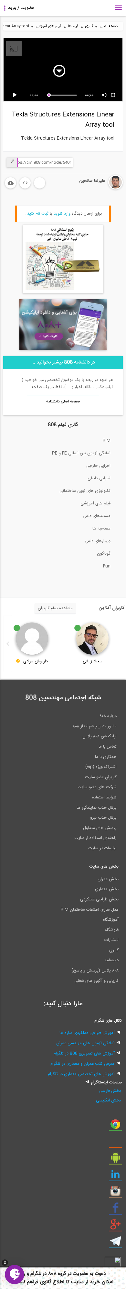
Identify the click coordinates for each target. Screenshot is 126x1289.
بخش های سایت (104, 866)
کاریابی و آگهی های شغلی (96, 980)
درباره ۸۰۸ (108, 716)
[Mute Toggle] (104, 95)
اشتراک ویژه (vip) (101, 766)
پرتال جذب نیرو (103, 817)
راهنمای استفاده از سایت (95, 838)
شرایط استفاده (104, 797)
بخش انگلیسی (108, 1100)
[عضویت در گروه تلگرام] (115, 1243)
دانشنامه (112, 960)
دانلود (10, 183)
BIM (106, 440)
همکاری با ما (106, 756)
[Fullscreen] (113, 95)
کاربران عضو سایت (101, 777)
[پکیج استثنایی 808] (63, 292)
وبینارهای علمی (97, 541)
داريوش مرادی (35, 661)
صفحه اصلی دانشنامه (63, 401)
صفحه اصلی (109, 26)
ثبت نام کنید (37, 213)
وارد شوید (62, 213)
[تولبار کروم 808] (115, 1126)
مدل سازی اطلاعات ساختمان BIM (90, 909)
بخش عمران (108, 879)
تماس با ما (108, 746)
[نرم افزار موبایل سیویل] (115, 1160)
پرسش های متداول (100, 828)
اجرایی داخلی (99, 478)
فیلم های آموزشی (48, 26)
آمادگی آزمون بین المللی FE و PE (81, 453)
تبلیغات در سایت (102, 848)
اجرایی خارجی (98, 465)
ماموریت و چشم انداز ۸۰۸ (95, 726)
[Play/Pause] (15, 95)
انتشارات (111, 940)
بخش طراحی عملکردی (99, 899)
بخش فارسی (110, 1090)
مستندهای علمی (96, 516)
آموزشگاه (111, 919)
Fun (106, 566)
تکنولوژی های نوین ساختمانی (84, 490)
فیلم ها (73, 26)
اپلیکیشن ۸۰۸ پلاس (99, 736)
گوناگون (103, 553)
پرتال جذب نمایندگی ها (97, 807)
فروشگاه (112, 930)
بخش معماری (107, 889)
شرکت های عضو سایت (97, 787)
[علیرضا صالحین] (96, 188)
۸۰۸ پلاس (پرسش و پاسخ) (95, 970)
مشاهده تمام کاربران (55, 608)
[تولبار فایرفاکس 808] (115, 1143)
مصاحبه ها (101, 528)
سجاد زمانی (92, 661)
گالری (89, 26)
